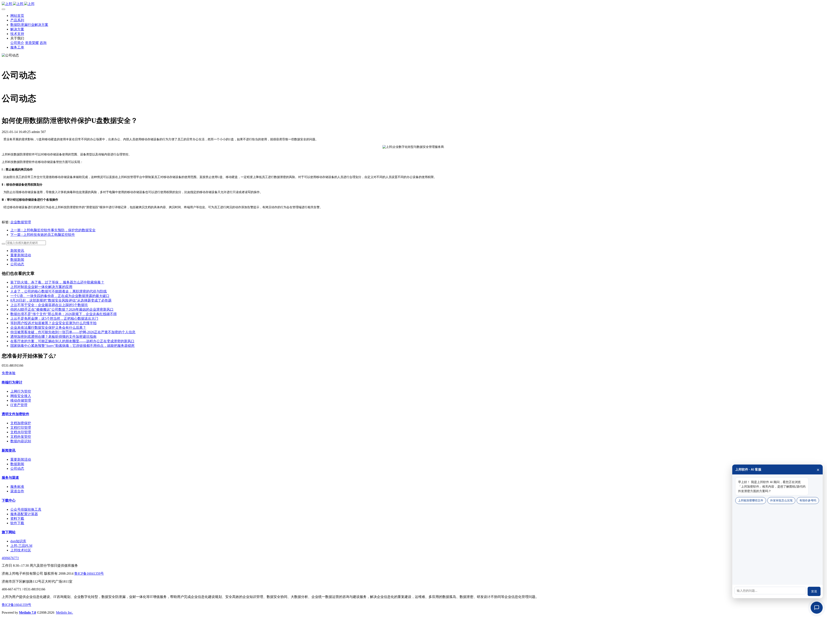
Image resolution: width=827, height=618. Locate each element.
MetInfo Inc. (64, 612)
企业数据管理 (20, 222)
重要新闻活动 (20, 255)
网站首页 (17, 15)
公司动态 (17, 264)
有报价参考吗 (807, 500)
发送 (814, 591)
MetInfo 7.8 (27, 612)
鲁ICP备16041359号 (89, 573)
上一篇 (53, 230)
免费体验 (9, 373)
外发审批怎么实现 (781, 500)
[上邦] (413, 4)
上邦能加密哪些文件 (750, 500)
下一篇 (42, 234)
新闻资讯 (17, 250)
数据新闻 (17, 259)
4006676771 (10, 558)
